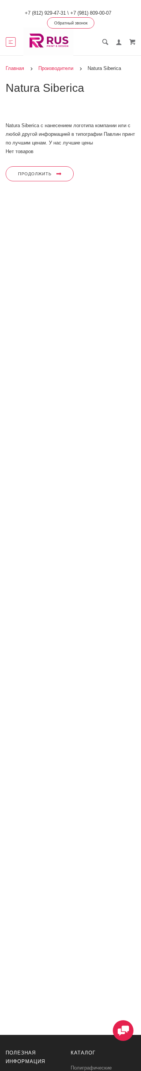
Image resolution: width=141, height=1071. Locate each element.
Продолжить (35, 174)
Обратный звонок (71, 23)
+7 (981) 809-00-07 (90, 13)
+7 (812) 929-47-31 (45, 13)
